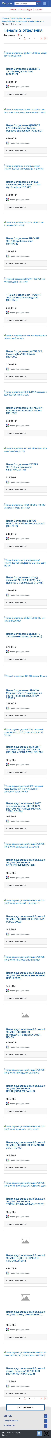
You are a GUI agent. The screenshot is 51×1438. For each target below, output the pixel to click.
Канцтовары (24, 18)
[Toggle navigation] (45, 3)
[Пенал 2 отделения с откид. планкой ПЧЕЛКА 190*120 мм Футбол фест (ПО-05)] (25, 192)
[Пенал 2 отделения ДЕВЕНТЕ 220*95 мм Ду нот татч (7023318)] (25, 79)
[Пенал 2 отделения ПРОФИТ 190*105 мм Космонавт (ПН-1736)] (25, 248)
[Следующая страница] (45, 38)
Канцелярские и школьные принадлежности (23, 21)
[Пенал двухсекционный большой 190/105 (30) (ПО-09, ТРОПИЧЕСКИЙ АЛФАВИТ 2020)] (25, 1209)
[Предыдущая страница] (40, 38)
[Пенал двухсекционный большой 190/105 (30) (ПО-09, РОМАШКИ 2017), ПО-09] (25, 1152)
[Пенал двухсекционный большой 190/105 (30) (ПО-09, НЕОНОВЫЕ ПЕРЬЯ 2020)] (25, 983)
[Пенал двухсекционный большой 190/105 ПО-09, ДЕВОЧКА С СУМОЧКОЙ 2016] (25, 1265)
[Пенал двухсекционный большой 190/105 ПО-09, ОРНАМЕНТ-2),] (25, 1322)
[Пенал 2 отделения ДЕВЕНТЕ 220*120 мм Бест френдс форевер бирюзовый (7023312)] (25, 135)
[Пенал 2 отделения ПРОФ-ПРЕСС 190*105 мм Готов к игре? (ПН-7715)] (25, 531)
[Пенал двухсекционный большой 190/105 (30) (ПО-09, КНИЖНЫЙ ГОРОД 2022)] (25, 926)
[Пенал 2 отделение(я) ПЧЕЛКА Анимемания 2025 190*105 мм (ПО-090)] (25, 418)
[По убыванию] (22, 35)
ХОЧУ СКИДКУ (25, 9)
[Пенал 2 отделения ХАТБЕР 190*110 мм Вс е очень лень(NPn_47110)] (25, 474)
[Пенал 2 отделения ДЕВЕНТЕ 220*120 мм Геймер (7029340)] (25, 644)
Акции (13, 9)
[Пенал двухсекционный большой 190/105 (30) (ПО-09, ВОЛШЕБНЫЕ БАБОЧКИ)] (25, 870)
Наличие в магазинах (16, 94)
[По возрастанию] (19, 35)
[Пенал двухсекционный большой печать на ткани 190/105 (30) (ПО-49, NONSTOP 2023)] (25, 1378)
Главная (5, 18)
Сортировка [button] (10, 35)
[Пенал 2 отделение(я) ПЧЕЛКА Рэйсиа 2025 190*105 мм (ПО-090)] (25, 361)
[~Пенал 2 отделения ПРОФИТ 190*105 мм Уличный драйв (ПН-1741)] (25, 305)
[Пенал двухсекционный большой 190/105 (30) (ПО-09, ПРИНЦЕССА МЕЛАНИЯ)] (25, 1096)
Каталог (38, 9)
